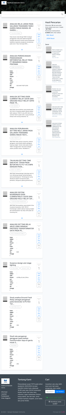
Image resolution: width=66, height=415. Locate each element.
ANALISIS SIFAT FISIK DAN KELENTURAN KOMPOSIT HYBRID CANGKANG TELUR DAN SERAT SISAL (57, 110)
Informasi (4, 392)
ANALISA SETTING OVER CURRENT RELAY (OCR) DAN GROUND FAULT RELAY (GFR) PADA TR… (22, 100)
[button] (22, 49)
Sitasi (39, 46)
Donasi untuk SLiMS (55, 398)
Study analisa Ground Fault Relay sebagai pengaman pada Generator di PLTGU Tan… (21, 301)
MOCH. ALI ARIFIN (15, 169)
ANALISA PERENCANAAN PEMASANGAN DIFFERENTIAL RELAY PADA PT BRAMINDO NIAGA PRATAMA (21, 60)
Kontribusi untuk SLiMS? (56, 403)
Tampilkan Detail (39, 38)
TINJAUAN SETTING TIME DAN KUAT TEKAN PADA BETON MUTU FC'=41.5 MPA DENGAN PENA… (21, 163)
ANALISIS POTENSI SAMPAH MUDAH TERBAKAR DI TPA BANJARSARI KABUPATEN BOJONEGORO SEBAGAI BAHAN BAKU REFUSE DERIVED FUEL (57, 129)
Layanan (4, 394)
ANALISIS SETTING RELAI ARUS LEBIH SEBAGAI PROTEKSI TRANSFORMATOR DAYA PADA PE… (22, 227)
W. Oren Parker (14, 268)
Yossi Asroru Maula (15, 33)
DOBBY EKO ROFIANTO (17, 67)
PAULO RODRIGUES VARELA (18, 233)
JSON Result (50, 38)
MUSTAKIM (13, 345)
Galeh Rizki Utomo (15, 307)
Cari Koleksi (60, 391)
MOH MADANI (14, 106)
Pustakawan (5, 396)
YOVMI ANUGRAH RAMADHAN (18, 201)
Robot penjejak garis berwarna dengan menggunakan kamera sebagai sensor (57, 53)
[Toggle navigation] (62, 3)
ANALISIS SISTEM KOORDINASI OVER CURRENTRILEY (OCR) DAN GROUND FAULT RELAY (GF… (22, 195)
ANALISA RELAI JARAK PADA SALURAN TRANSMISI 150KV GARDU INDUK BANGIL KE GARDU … (21, 27)
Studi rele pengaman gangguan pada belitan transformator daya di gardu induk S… (21, 339)
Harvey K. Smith (25, 268)
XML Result (50, 35)
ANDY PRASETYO (15, 138)
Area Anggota (5, 398)
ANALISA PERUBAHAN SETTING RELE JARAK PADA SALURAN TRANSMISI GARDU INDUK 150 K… (21, 132)
